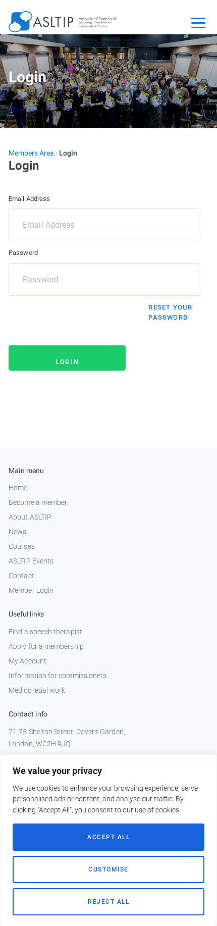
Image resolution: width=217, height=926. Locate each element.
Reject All (108, 901)
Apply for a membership (46, 646)
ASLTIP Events (31, 561)
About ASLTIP (30, 517)
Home (18, 488)
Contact (21, 576)
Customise (108, 869)
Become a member (38, 502)
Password (23, 252)
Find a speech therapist (45, 632)
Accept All (108, 837)
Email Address (29, 198)
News (17, 532)
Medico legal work (37, 690)
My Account (27, 661)
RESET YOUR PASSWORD (170, 312)
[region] (108, 840)
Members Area (31, 153)
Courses (22, 546)
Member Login (31, 590)
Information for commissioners (57, 676)
